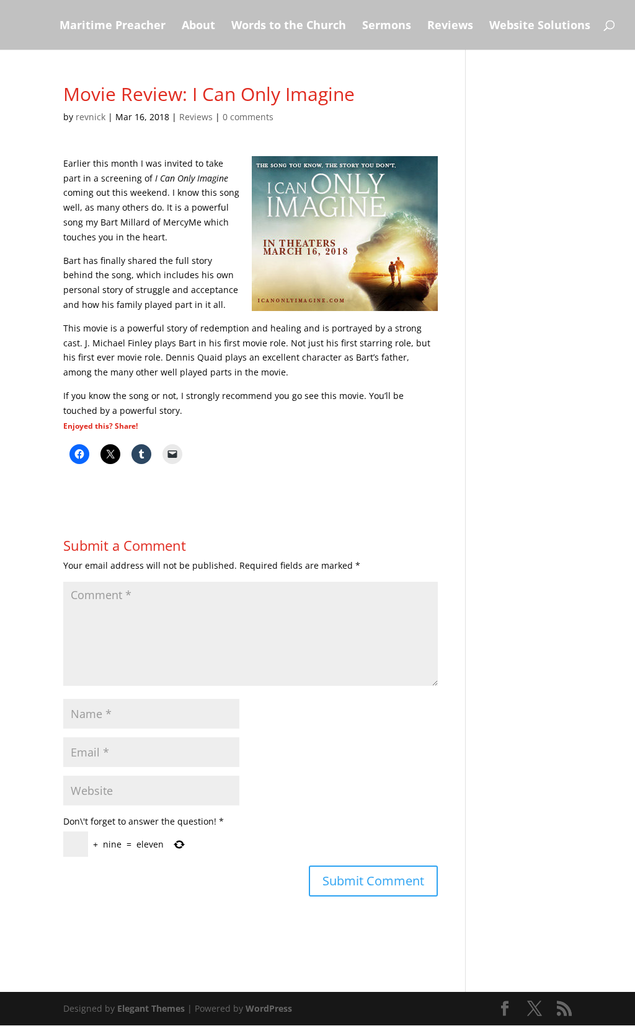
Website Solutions (539, 26)
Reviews (450, 26)
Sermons (386, 26)
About (198, 26)
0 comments (248, 117)
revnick (90, 117)
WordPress (269, 1008)
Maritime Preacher (113, 26)
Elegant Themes (151, 1008)
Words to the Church (288, 26)
